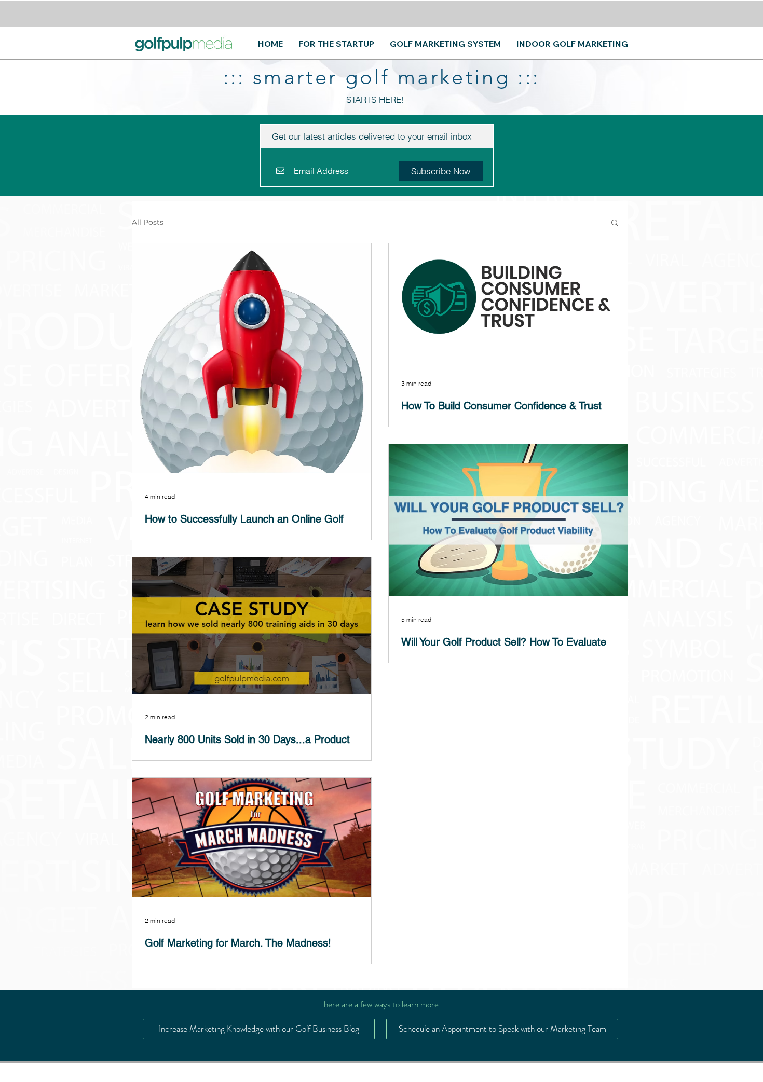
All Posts (148, 222)
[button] (615, 223)
